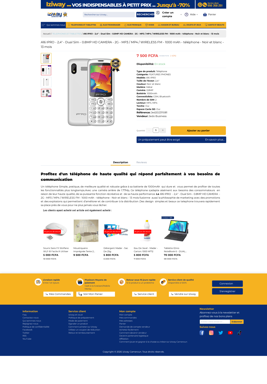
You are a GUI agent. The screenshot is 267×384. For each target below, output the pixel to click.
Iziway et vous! (75, 314)
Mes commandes (128, 317)
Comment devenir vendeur (133, 333)
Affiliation (124, 339)
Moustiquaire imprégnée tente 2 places (83, 251)
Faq (24, 314)
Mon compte (125, 314)
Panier (122, 323)
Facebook (27, 329)
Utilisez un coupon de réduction (84, 329)
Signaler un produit (78, 323)
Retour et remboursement (81, 333)
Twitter (26, 333)
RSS (24, 335)
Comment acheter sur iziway (82, 326)
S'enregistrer (227, 291)
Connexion (226, 283)
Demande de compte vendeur (134, 326)
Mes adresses (125, 320)
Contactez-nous (30, 317)
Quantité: (141, 130)
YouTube (27, 339)
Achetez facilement (129, 329)
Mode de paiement (78, 320)
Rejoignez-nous (30, 323)
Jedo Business (158, 116)
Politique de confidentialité (36, 326)
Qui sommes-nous (32, 320)
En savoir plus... (215, 139)
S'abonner (237, 321)
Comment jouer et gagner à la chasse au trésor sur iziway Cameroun (153, 341)
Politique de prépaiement (81, 317)
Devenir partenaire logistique (133, 335)
